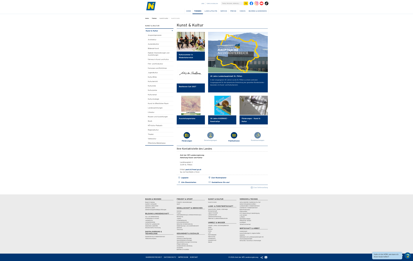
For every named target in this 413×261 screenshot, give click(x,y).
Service (223, 11)
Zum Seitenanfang (260, 187)
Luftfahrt (242, 217)
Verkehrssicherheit (245, 224)
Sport (178, 204)
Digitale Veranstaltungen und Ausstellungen (158, 54)
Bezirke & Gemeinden (258, 11)
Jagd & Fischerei (213, 213)
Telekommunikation (150, 238)
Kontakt (194, 257)
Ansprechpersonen (155, 35)
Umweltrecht (211, 238)
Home (188, 11)
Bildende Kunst (153, 48)
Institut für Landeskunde (152, 224)
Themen (197, 11)
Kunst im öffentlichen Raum (158, 103)
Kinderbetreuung (182, 220)
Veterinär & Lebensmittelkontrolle (217, 218)
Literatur (151, 112)
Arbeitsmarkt (243, 231)
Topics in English (212, 3)
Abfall (209, 227)
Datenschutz (170, 257)
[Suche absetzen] (246, 3)
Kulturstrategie (153, 99)
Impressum (183, 257)
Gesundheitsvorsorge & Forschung (187, 242)
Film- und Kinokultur (155, 64)
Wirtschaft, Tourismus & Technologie (250, 240)
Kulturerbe (152, 86)
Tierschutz (180, 229)
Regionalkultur (153, 130)
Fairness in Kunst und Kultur (158, 59)
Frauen (179, 213)
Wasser (210, 242)
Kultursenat (152, 95)
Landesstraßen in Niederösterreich (250, 206)
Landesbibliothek (150, 222)
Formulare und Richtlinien (157, 68)
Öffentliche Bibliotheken (157, 143)
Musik (150, 121)
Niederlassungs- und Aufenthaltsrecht (188, 226)
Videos (242, 11)
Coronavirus (180, 236)
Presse (233, 11)
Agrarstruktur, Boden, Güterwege (218, 209)
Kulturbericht (153, 81)
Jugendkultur (153, 73)
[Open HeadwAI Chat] (407, 255)
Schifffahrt (243, 222)
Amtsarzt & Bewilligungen (184, 238)
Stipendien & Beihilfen (151, 226)
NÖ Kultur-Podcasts (155, 125)
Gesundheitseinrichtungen (184, 240)
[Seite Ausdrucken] (266, 258)
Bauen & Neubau (150, 202)
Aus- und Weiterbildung (152, 216)
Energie (210, 229)
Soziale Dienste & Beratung (184, 246)
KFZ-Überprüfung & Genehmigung (250, 213)
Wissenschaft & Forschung (153, 227)
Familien (179, 211)
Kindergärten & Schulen (152, 218)
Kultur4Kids (152, 77)
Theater (151, 134)
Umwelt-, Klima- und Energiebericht (218, 225)
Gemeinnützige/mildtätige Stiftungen (155, 209)
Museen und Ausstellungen (158, 117)
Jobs (202, 3)
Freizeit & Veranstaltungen (184, 202)
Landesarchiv (149, 220)
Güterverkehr (243, 211)
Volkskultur (152, 139)
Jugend (179, 218)
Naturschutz (211, 236)
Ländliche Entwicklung (214, 216)
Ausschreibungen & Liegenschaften (250, 233)
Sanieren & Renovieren (151, 206)
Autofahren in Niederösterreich (249, 207)
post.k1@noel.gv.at (193, 169)
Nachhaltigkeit (212, 235)
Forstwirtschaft (212, 211)
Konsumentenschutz (183, 222)
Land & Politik (211, 11)
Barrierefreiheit (154, 257)
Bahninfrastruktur (245, 209)
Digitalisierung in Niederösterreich (155, 236)
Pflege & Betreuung (182, 244)
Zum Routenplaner (219, 178)
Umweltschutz (212, 240)
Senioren (179, 227)
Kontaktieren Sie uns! (221, 182)
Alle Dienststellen (188, 182)
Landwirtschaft (212, 215)
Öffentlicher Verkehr (245, 220)
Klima (209, 231)
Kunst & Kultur (152, 31)
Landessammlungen (155, 108)
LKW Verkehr (243, 215)
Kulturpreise (152, 90)
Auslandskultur (153, 44)
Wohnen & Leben (150, 207)
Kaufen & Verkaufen (151, 204)
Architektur (152, 40)
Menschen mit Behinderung (185, 224)
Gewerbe (242, 235)
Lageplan (184, 178)
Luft (209, 233)
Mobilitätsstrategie (245, 219)
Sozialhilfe (180, 247)
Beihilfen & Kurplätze (183, 249)
